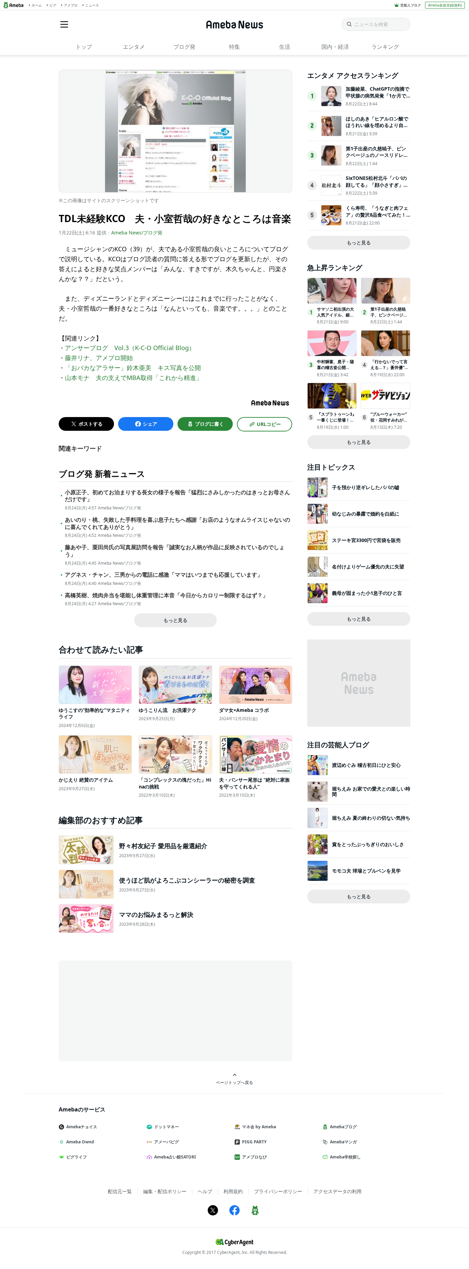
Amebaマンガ (343, 1142)
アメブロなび (254, 1157)
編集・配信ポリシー (164, 1191)
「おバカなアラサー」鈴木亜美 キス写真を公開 (133, 368)
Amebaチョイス (81, 1127)
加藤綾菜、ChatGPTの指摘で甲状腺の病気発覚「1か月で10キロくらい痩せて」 (377, 95)
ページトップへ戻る (234, 1082)
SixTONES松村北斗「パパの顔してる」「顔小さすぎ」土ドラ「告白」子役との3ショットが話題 (377, 188)
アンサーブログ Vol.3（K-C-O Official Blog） (130, 348)
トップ (84, 46)
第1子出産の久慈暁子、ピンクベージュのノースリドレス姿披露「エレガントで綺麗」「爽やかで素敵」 (377, 158)
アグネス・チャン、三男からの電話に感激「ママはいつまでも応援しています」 (164, 574)
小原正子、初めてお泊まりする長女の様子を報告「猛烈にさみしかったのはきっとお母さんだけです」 (177, 496)
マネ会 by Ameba (259, 1127)
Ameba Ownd (80, 1142)
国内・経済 (335, 46)
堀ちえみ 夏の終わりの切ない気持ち (371, 818)
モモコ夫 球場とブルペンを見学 (366, 870)
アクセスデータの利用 (337, 1191)
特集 (234, 46)
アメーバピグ (166, 1142)
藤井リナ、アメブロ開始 (99, 358)
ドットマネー (166, 1127)
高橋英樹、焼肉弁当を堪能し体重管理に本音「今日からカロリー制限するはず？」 (166, 595)
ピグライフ (76, 1157)
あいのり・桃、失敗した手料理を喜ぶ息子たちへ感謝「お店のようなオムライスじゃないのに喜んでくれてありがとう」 (177, 523)
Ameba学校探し (345, 1157)
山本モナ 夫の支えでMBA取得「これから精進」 (133, 377)
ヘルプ (205, 1191)
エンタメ (134, 46)
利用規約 (233, 1191)
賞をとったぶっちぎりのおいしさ (368, 844)
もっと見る (175, 620)
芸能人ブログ (410, 5)
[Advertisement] (120, 1010)
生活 (284, 46)
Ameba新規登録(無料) (445, 5)
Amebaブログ (343, 1127)
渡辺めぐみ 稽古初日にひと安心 (366, 765)
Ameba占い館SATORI (175, 1157)
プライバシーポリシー (278, 1191)
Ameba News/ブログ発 (136, 232)
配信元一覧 (120, 1191)
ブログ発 (184, 46)
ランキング (385, 46)
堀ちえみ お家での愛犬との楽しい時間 (371, 791)
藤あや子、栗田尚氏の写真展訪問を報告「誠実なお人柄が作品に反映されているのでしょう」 (175, 551)
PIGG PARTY (254, 1142)
